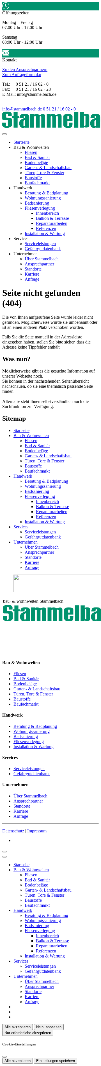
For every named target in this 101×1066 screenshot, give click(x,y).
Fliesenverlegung (40, 208)
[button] (4, 134)
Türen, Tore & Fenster (44, 172)
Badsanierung (37, 203)
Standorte (33, 269)
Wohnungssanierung (43, 198)
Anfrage (32, 279)
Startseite (21, 142)
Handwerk (22, 476)
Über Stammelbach (42, 258)
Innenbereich (47, 213)
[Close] (4, 856)
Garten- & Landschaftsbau (48, 167)
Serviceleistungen (40, 243)
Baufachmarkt (37, 182)
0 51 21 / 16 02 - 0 (59, 109)
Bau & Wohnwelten (31, 435)
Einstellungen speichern (55, 1061)
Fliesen (31, 152)
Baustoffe (33, 177)
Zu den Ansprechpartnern (24, 69)
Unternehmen (25, 542)
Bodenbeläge (36, 162)
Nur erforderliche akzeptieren (27, 1033)
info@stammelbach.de (22, 109)
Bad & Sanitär (37, 157)
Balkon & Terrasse (52, 218)
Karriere (32, 274)
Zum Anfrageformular (21, 74)
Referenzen (46, 228)
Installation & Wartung (45, 233)
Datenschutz (13, 830)
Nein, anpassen (48, 1027)
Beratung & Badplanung (46, 192)
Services (20, 526)
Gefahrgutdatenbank (43, 248)
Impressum (37, 830)
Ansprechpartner (39, 263)
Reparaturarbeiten (51, 223)
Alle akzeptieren (17, 1027)
